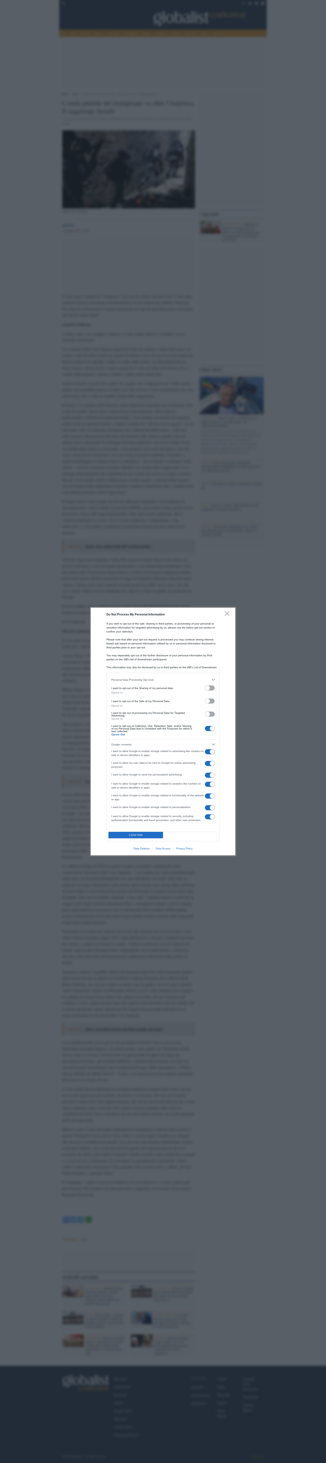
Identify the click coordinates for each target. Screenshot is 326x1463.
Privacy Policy (184, 848)
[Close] (228, 614)
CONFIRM (136, 835)
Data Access (163, 848)
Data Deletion (142, 848)
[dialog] (163, 731)
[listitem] (163, 680)
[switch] (210, 688)
